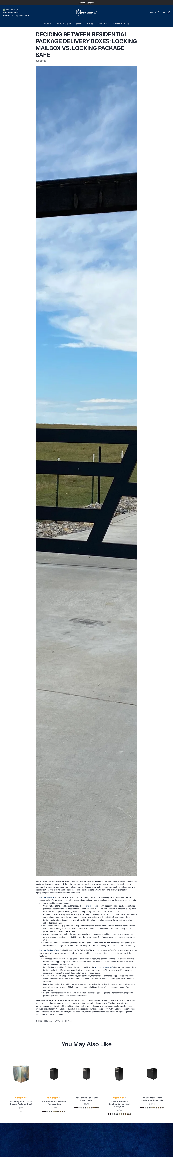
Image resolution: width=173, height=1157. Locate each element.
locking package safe (104, 967)
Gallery (103, 23)
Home (47, 23)
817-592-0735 (12, 10)
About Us (62, 23)
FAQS (90, 23)
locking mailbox (90, 906)
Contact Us (121, 23)
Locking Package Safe (49, 950)
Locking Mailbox (46, 897)
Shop (79, 23)
